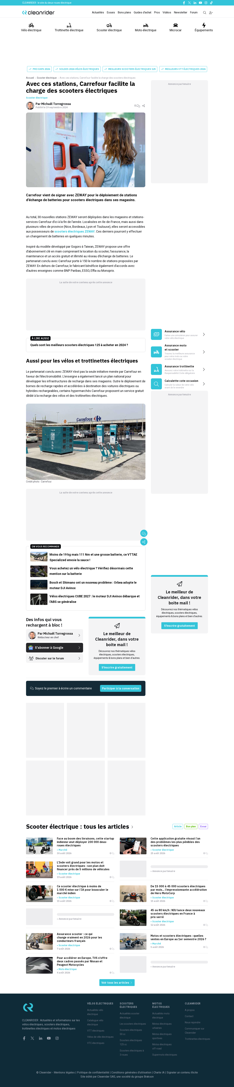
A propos (190, 1010)
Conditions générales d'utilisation (131, 1072)
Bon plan (191, 826)
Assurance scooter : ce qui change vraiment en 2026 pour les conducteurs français (79, 937)
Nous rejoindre (192, 1022)
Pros (157, 12)
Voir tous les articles (115, 982)
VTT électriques (95, 1030)
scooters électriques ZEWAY (74, 231)
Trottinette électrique (69, 30)
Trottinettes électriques (197, 1039)
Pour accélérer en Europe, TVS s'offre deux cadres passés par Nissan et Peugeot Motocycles (82, 961)
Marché (63, 849)
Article (178, 826)
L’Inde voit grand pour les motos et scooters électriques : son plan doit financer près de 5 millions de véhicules (83, 866)
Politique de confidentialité (93, 1072)
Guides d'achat (142, 12)
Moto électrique (145, 30)
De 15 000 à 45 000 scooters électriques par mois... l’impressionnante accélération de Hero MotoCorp (179, 890)
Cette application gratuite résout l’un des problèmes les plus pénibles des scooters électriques (175, 842)
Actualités (98, 12)
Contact (189, 1016)
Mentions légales (64, 1072)
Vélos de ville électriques (100, 1036)
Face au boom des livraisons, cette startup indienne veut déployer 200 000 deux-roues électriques (85, 842)
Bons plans (124, 12)
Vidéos (167, 12)
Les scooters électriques (133, 1023)
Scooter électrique (109, 30)
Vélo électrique (31, 30)
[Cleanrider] (38, 13)
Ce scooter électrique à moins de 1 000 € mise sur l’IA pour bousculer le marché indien (82, 890)
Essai (203, 826)
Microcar (176, 30)
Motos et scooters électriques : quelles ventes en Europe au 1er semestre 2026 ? (178, 937)
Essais (111, 12)
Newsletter (180, 12)
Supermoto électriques (164, 1054)
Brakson (149, 1076)
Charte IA (158, 1072)
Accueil (30, 77)
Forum (194, 12)
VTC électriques (95, 1043)
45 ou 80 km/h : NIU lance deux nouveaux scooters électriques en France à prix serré (178, 913)
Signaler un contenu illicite (182, 1072)
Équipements (204, 30)
